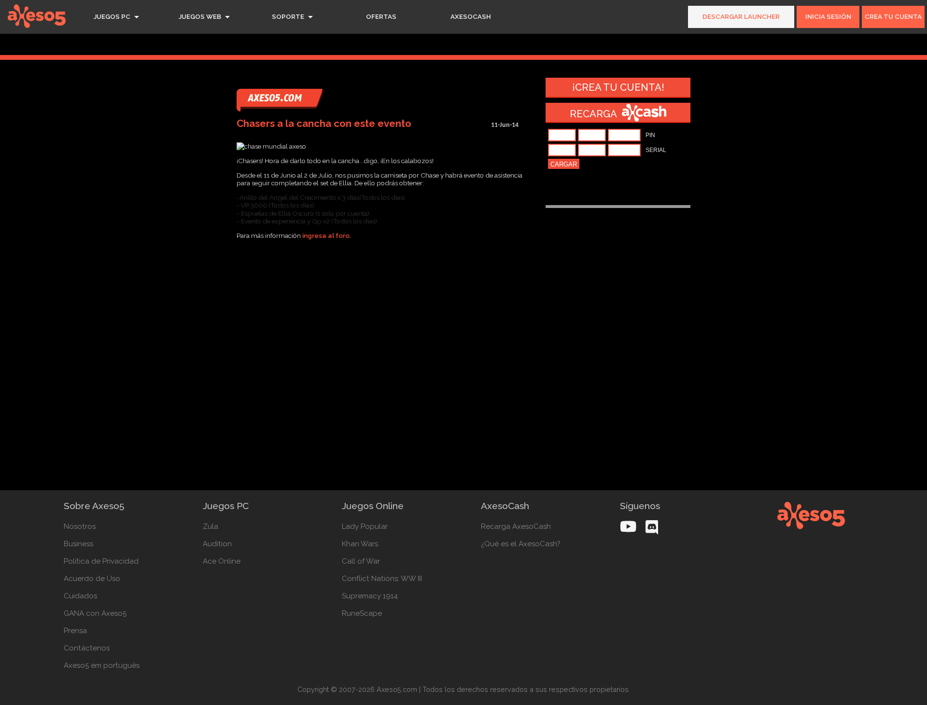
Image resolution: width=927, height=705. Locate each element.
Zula (210, 526)
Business (78, 543)
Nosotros (80, 526)
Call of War (361, 561)
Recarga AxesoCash (516, 526)
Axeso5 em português (102, 665)
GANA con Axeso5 (95, 613)
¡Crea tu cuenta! (618, 87)
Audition (217, 543)
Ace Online (221, 561)
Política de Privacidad (101, 561)
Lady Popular (365, 526)
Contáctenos (87, 648)
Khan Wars (360, 543)
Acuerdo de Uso (92, 578)
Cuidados (80, 596)
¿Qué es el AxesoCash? (521, 543)
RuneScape (362, 613)
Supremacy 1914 (370, 596)
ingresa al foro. (326, 235)
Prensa (75, 630)
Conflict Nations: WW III (382, 578)
